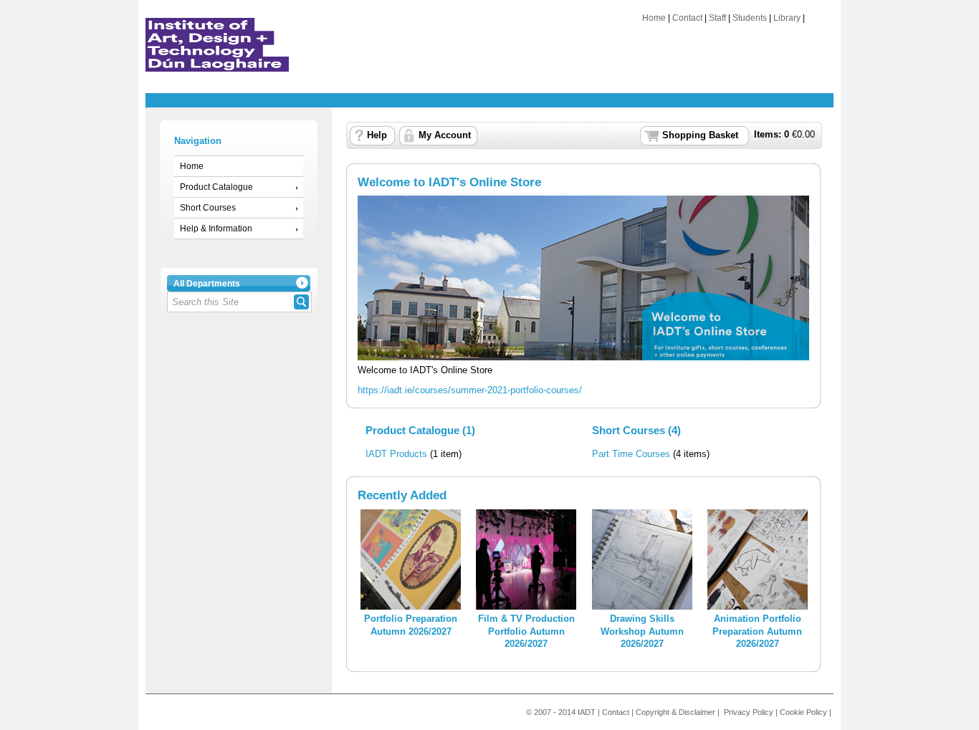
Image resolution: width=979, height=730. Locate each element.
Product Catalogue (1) (420, 430)
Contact (687, 18)
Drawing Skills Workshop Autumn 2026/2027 (642, 631)
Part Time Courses (631, 454)
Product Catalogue (216, 187)
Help (377, 135)
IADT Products (396, 454)
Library (787, 18)
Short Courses (208, 207)
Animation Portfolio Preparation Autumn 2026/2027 (757, 631)
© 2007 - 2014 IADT (561, 712)
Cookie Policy (803, 712)
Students (749, 18)
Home (654, 18)
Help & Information (216, 228)
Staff (717, 18)
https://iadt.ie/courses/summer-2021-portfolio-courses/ (470, 390)
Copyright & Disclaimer (675, 712)
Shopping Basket (700, 135)
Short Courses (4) (636, 430)
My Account (445, 135)
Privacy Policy (748, 712)
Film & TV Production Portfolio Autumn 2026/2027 (526, 631)
